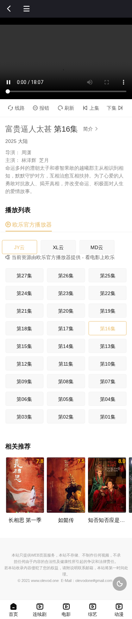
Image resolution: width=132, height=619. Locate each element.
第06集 (24, 399)
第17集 (66, 328)
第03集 (24, 417)
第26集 (66, 275)
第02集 (66, 417)
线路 (16, 108)
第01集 (107, 417)
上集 (91, 108)
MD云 (96, 247)
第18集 (24, 328)
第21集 (24, 311)
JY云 (19, 247)
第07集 (107, 381)
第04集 (107, 399)
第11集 (65, 364)
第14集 (66, 346)
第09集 (24, 381)
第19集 (107, 311)
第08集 (66, 381)
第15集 (24, 346)
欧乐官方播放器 (28, 225)
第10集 (107, 364)
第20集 (66, 311)
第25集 (107, 275)
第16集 (107, 328)
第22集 (107, 293)
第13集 (107, 346)
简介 (91, 129)
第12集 (24, 364)
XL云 (58, 247)
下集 (115, 108)
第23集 (66, 293)
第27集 (24, 275)
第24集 (24, 293)
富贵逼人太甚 (28, 129)
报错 (41, 108)
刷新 (66, 108)
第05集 (66, 399)
